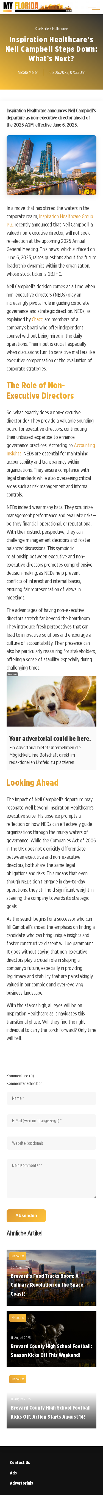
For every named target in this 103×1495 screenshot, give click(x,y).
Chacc (37, 319)
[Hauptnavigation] (92, 7)
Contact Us (20, 1462)
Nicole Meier (28, 72)
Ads (13, 1473)
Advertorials (21, 1483)
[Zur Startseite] (38, 11)
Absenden (26, 1215)
